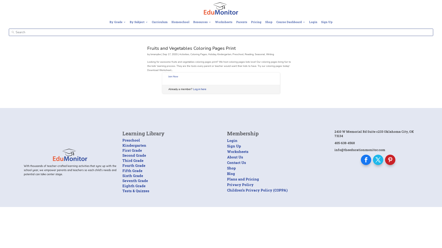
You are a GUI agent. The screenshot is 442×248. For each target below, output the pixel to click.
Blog (231, 173)
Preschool (238, 54)
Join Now (173, 76)
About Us (235, 157)
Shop (268, 22)
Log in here (199, 89)
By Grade (115, 22)
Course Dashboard (289, 22)
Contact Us (236, 162)
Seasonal (260, 54)
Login (313, 22)
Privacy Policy (240, 184)
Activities (184, 54)
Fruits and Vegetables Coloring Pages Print (191, 48)
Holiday (212, 54)
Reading (249, 54)
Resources (200, 22)
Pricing (256, 22)
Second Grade (134, 155)
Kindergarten (224, 54)
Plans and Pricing (243, 179)
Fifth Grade (132, 170)
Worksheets (223, 22)
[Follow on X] (378, 160)
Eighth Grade (134, 186)
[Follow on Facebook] (366, 160)
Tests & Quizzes (135, 191)
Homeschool (180, 22)
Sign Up (327, 22)
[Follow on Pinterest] (390, 160)
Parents (241, 22)
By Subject (137, 22)
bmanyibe (156, 54)
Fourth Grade (133, 165)
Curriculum (160, 22)
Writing (270, 54)
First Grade (132, 150)
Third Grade (132, 160)
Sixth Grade (132, 175)
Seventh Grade (135, 180)
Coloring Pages (198, 54)
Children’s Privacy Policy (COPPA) (257, 190)
